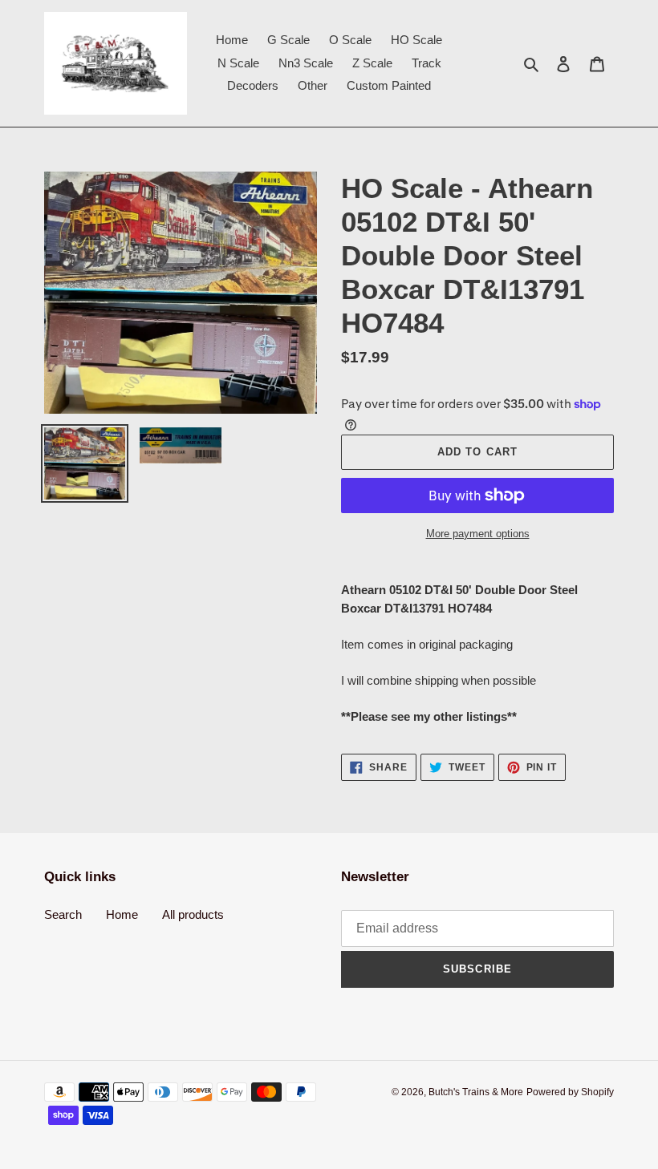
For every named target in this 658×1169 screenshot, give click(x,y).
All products (193, 914)
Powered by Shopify (570, 1092)
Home (122, 914)
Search (63, 914)
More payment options (478, 534)
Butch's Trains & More (476, 1092)
